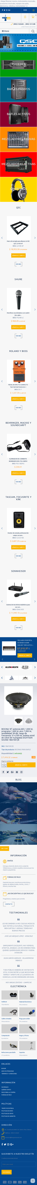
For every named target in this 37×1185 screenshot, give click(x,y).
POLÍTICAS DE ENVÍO (7, 1111)
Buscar (3, 1068)
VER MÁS (18, 264)
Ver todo (4, 848)
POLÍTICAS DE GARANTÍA (8, 1116)
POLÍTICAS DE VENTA (7, 1113)
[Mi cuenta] (25, 17)
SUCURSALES (4, 1087)
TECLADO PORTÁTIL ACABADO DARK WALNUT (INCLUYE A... (25, 643)
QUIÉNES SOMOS (6, 1089)
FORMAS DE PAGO (6, 1095)
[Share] (3, 772)
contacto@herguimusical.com (13, 1137)
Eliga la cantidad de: (7, 761)
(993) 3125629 (18, 24)
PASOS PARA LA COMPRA (8, 1092)
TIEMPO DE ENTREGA (7, 1108)
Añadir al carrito (18, 255)
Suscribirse (6, 1172)
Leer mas (19, 792)
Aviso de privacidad (7, 1071)
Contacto (8, 904)
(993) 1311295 (30, 24)
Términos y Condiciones (9, 1073)
